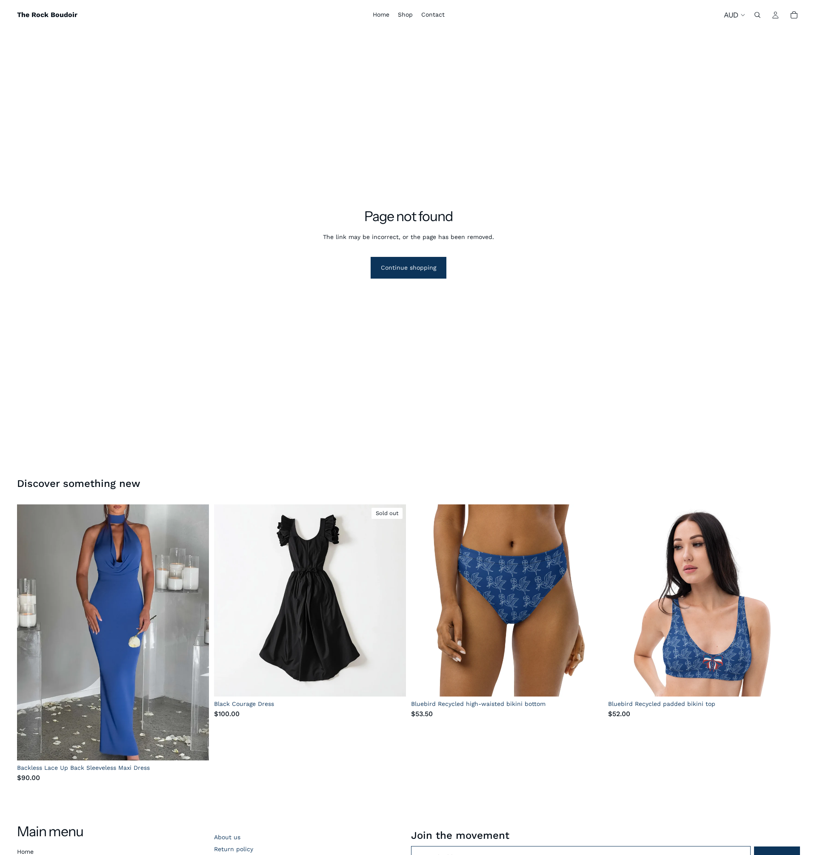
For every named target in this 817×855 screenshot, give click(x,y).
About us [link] (227, 837)
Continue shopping (408, 267)
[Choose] (195, 747)
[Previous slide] (30, 632)
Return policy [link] (233, 849)
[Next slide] (196, 632)
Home (25, 851)
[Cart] (794, 15)
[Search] (757, 15)
